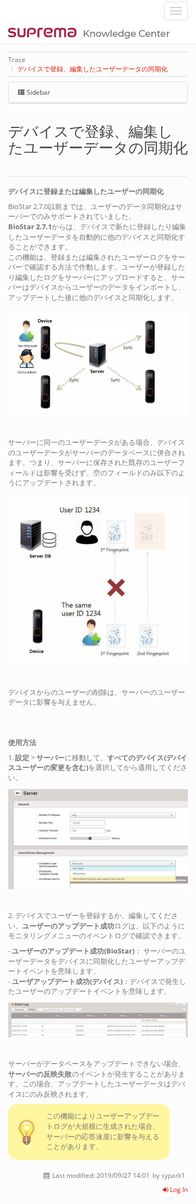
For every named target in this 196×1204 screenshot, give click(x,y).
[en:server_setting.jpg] (98, 838)
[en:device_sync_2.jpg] (98, 579)
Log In (178, 1189)
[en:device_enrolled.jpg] (98, 1019)
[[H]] (91, 33)
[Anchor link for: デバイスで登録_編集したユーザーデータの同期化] (15, 163)
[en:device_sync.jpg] (98, 361)
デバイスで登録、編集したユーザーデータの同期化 (92, 69)
